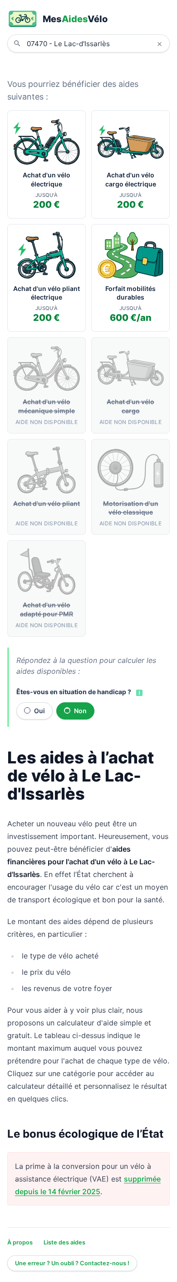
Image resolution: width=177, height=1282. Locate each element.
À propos (20, 1242)
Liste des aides (64, 1242)
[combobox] (95, 43)
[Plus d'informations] (138, 692)
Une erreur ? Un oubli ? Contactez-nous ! (72, 1263)
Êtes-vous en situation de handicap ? (73, 692)
